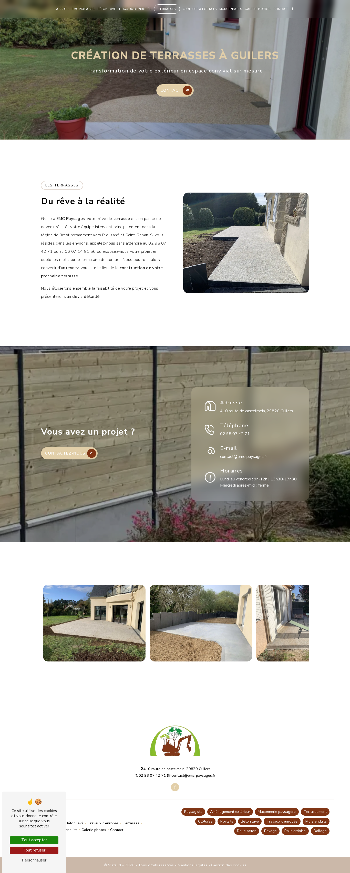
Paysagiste (193, 811)
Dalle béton (246, 830)
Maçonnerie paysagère (277, 811)
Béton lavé (106, 9)
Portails (226, 821)
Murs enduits (230, 9)
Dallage (320, 830)
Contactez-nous (65, 453)
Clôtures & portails (200, 9)
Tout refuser (34, 850)
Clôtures (205, 821)
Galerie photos (257, 9)
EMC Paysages (83, 9)
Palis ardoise (295, 830)
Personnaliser (34, 860)
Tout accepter (34, 840)
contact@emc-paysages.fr (243, 456)
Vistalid (115, 865)
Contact (280, 9)
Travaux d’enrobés (135, 9)
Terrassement (315, 811)
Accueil (62, 9)
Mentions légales (193, 865)
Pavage (270, 830)
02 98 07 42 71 (235, 434)
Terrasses (167, 9)
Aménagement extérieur (230, 811)
